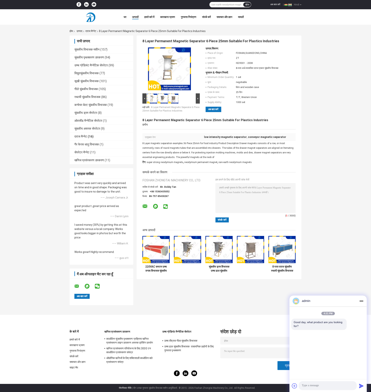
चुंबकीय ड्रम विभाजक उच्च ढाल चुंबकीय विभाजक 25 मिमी (219, 268)
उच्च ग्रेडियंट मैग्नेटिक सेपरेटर (91, 65)
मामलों (241, 17)
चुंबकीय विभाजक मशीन (87, 49)
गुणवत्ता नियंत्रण (188, 17)
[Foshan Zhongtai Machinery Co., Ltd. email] (79, 286)
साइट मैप (74, 367)
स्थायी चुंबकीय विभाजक (87, 97)
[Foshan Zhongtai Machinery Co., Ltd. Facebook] (78, 4)
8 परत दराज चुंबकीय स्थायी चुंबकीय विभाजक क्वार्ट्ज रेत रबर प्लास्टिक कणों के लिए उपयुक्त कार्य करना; (282, 268)
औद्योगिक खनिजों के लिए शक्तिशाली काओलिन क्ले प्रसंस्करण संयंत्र (129, 360)
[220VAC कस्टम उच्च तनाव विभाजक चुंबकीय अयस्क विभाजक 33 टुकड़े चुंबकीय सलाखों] (156, 249)
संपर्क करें (206, 17)
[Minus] (361, 301)
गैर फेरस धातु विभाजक (86, 144)
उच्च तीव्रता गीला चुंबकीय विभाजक (180, 340)
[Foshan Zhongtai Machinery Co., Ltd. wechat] (100, 286)
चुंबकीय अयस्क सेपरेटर (87, 128)
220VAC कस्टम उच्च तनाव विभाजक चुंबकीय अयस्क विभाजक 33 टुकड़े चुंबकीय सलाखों (156, 268)
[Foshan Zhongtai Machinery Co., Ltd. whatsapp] (89, 286)
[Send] (361, 386)
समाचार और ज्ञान (224, 17)
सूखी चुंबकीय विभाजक (86, 81)
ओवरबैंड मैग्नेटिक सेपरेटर (88, 120)
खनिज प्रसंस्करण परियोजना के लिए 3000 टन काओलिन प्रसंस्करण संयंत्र (128, 350)
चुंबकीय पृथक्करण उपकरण (89, 57)
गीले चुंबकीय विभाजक (86, 89)
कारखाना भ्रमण (167, 17)
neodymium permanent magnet (200, 162)
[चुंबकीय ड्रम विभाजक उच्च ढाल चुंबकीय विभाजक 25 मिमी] (219, 249)
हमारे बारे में (149, 17)
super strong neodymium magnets (165, 162)
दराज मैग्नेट (90, 31)
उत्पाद (79, 31)
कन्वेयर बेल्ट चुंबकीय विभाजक (90, 105)
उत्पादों (135, 17)
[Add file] (294, 386)
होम (71, 31)
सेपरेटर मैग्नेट (81, 152)
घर (125, 17)
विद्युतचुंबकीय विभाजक (86, 73)
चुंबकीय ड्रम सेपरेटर (85, 113)
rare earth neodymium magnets (235, 162)
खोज (247, 4)
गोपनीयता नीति (125, 388)
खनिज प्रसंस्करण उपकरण (89, 160)
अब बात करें (275, 4)
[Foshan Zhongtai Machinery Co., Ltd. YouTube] (93, 4)
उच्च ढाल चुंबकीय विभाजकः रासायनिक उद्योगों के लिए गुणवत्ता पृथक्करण (189, 348)
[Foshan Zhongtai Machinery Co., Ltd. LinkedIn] (86, 4)
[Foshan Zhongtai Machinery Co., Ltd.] (91, 17)
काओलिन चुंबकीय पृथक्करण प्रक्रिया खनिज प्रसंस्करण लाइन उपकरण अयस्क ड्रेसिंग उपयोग (129, 340)
